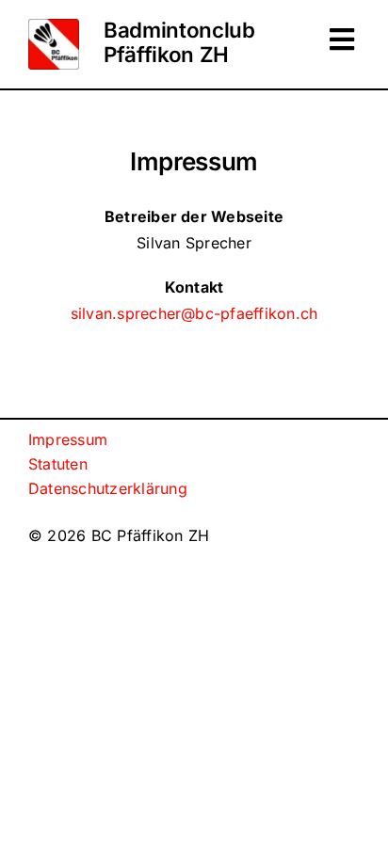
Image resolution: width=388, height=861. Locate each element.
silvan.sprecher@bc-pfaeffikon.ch (194, 313)
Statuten (58, 463)
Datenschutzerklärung (107, 488)
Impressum (67, 439)
